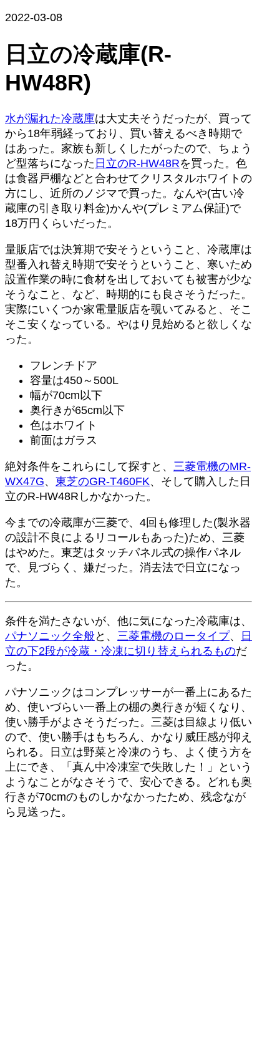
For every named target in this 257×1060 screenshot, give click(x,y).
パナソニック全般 (50, 636)
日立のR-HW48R (137, 163)
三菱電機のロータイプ (173, 636)
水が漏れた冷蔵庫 (50, 118)
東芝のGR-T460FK (103, 481)
